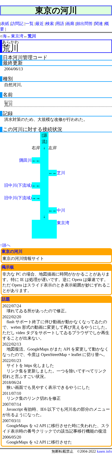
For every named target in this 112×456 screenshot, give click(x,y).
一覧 (29, 23)
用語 (60, 23)
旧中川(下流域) (18, 185)
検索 (50, 23)
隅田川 (25, 160)
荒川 (32, 36)
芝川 (61, 173)
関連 (99, 23)
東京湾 (17, 36)
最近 (39, 23)
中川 (61, 210)
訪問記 (17, 23)
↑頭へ (5, 245)
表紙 (5, 23)
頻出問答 (84, 23)
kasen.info (104, 451)
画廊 (70, 23)
